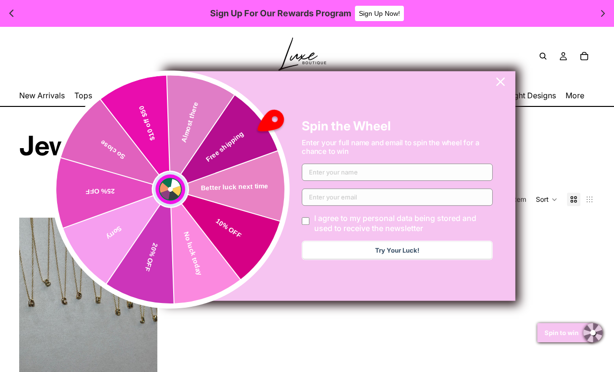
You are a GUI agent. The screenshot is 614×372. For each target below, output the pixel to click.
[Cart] (584, 56)
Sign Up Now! (379, 13)
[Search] (543, 56)
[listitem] (575, 95)
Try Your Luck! (397, 251)
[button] (546, 199)
